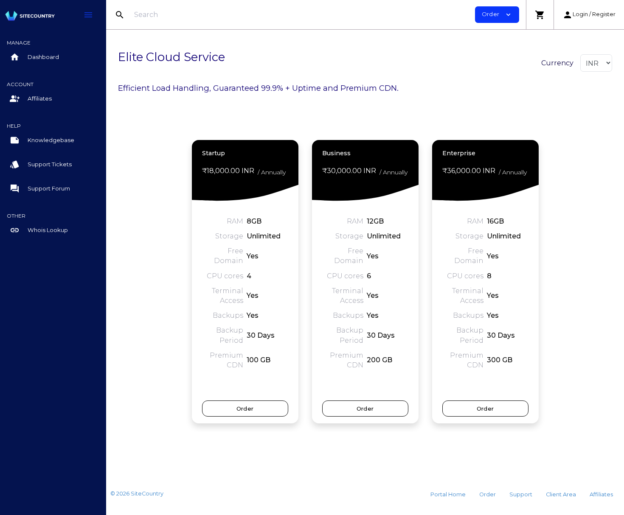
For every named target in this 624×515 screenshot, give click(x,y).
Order (245, 408)
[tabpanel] (245, 281)
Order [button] (497, 15)
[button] (540, 14)
